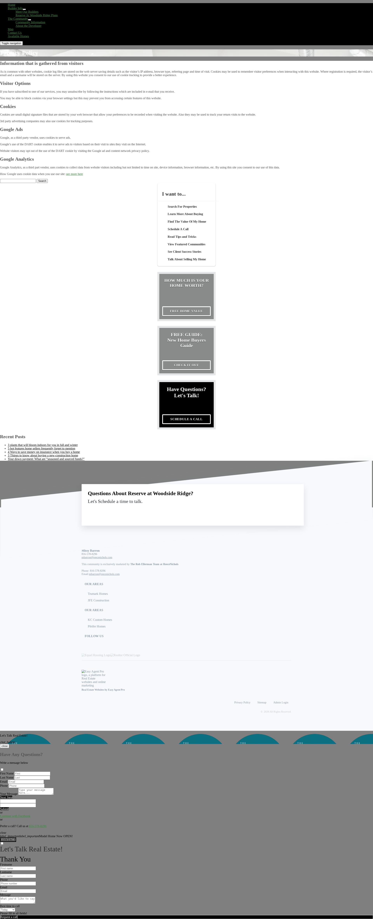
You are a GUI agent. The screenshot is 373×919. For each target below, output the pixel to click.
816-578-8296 (89, 554)
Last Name (6, 777)
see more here (74, 174)
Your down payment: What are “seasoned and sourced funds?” (46, 459)
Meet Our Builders (27, 11)
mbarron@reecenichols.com (97, 557)
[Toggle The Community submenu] (29, 19)
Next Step (6, 797)
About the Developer (28, 25)
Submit (4, 809)
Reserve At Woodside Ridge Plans (37, 15)
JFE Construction (98, 600)
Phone (4, 785)
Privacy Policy (242, 702)
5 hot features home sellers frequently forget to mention (41, 448)
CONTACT (8, 839)
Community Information (30, 22)
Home (11, 4)
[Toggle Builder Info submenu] (24, 9)
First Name (7, 773)
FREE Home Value (186, 311)
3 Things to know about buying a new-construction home (43, 455)
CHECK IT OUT (186, 365)
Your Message (8, 793)
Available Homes (18, 36)
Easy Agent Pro (116, 689)
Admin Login (280, 702)
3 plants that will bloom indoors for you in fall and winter (43, 445)
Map (10, 29)
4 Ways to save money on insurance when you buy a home (44, 452)
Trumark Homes (98, 593)
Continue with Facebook (15, 816)
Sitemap (261, 702)
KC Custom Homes (100, 619)
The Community (18, 18)
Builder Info (15, 8)
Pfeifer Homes (96, 626)
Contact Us (15, 32)
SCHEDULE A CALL (186, 419)
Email (3, 781)
